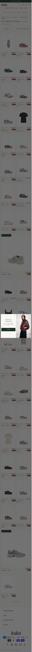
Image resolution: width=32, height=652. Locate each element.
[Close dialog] (29, 315)
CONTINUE (7, 329)
